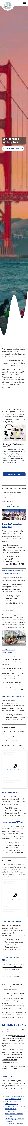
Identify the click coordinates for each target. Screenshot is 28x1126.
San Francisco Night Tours (15, 1111)
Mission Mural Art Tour (10, 792)
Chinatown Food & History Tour (13, 921)
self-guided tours (18, 1036)
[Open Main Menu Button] (24, 3)
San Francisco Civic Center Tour (13, 696)
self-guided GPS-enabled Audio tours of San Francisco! (13, 966)
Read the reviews (8, 1017)
